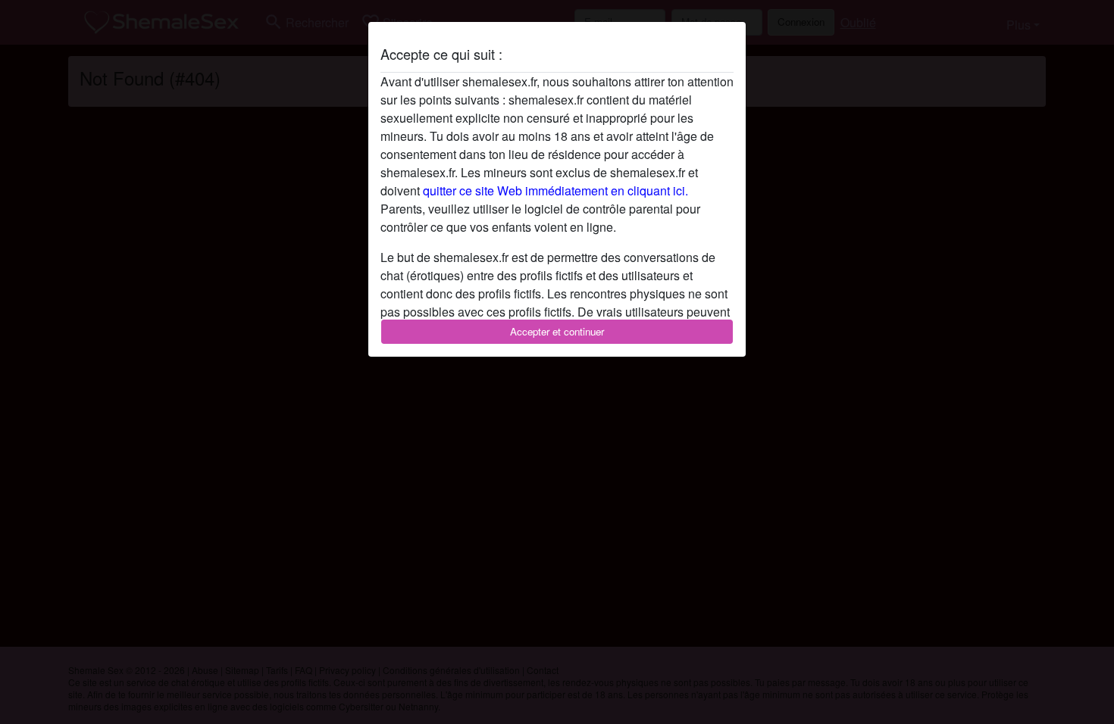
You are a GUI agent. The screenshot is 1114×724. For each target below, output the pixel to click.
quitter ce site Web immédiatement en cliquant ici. (555, 190)
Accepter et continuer (557, 331)
